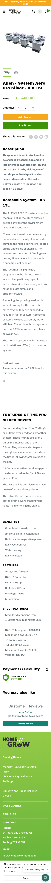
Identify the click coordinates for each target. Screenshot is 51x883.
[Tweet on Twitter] (41, 136)
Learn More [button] (9, 871)
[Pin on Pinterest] (36, 136)
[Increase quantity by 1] (33, 107)
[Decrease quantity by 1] (18, 107)
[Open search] (33, 11)
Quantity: (8, 107)
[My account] (40, 11)
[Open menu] (4, 12)
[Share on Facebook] (31, 136)
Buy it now (25, 125)
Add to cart (25, 117)
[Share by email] (46, 136)
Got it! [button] (25, 878)
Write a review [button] (25, 723)
